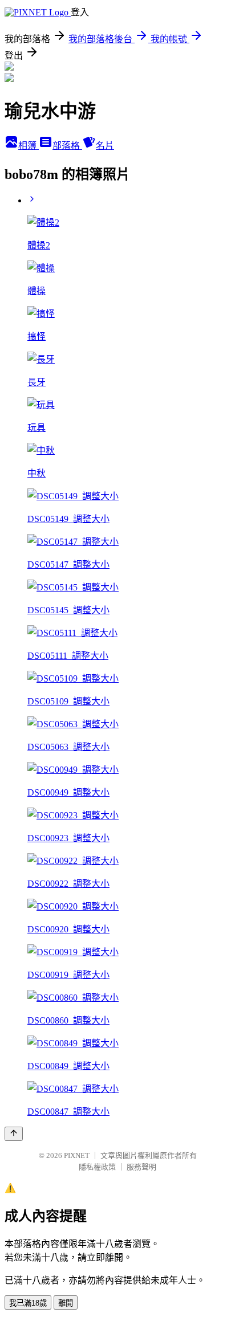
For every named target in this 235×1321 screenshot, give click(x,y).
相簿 (28, 145)
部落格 (67, 145)
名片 (105, 145)
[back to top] (14, 1134)
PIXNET (77, 1155)
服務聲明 (141, 1167)
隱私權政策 (97, 1167)
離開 (65, 1303)
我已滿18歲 (28, 1303)
